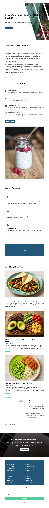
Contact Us (28, 464)
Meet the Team (28, 478)
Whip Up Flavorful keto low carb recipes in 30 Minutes (18, 383)
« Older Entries (8, 397)
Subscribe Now (24, 449)
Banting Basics (10, 466)
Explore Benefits (10, 121)
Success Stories (10, 470)
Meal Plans (9, 482)
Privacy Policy (28, 480)
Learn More (9, 27)
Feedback (27, 470)
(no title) (28, 403)
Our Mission (28, 476)
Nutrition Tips (10, 480)
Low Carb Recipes (11, 468)
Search (21, 401)
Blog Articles (9, 476)
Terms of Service (29, 482)
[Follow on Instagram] (27, 488)
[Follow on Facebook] (22, 488)
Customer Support (29, 466)
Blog (12, 299)
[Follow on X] (24, 488)
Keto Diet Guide (10, 464)
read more (7, 308)
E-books (8, 478)
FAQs (26, 468)
